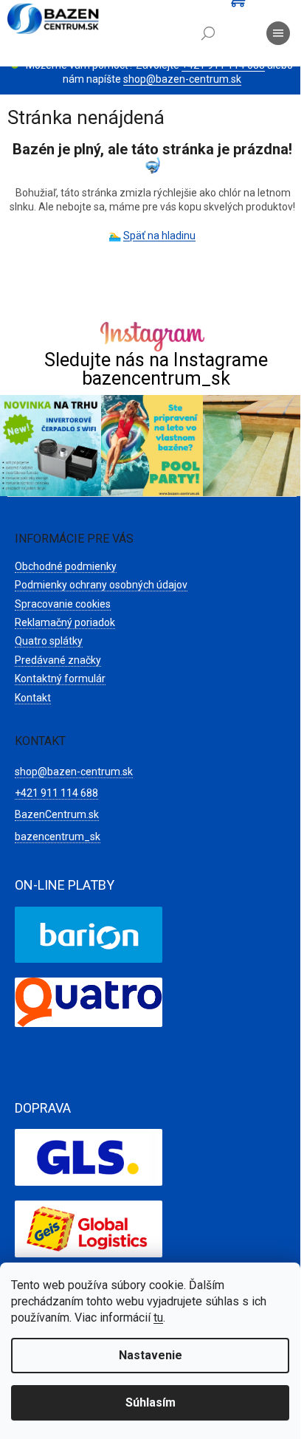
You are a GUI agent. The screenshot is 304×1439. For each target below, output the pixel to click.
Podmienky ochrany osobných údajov (101, 585)
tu (158, 1318)
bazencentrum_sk (57, 836)
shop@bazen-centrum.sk (182, 79)
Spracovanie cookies (63, 604)
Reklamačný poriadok (65, 622)
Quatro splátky (49, 641)
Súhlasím (150, 1402)
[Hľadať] (208, 33)
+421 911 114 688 (56, 793)
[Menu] (278, 33)
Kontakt (33, 698)
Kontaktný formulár (60, 678)
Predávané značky (58, 660)
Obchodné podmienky (66, 566)
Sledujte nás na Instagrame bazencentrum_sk (156, 369)
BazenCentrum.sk (57, 814)
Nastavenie (150, 1355)
